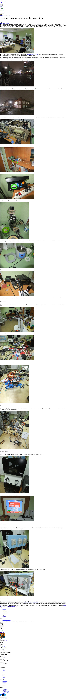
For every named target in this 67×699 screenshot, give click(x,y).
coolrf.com (4, 657)
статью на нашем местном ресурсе (33, 54)
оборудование (2, 606)
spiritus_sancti (35, 602)
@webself (5, 640)
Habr (6, 698)
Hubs (3, 675)
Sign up (4, 670)
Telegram (4, 646)
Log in (4, 669)
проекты (64, 605)
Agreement (4, 684)
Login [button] (1, 6)
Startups (4, 693)
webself (1, 15)
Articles (4, 673)
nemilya (25, 602)
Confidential (5, 685)
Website (1, 646)
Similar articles (8, 652)
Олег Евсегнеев (30, 602)
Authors (4, 676)
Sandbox (4, 677)
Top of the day (3, 652)
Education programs (6, 692)
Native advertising (6, 691)
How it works (5, 681)
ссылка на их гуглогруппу (12, 606)
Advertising (4, 690)
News (3, 674)
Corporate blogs (5, 689)
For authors (4, 682)
